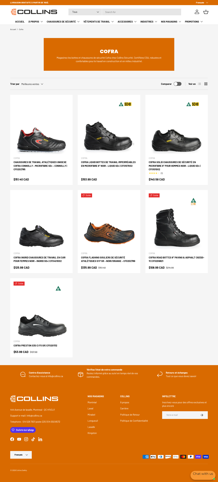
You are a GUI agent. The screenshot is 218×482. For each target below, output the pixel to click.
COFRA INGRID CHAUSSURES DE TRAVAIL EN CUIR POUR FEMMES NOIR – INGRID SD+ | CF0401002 (39, 259)
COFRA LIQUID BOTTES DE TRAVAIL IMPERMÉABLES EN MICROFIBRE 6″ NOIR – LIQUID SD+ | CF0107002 (108, 164)
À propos (124, 402)
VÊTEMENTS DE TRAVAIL (96, 21)
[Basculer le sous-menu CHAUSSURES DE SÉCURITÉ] (78, 21)
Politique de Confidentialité (134, 420)
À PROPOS (33, 21)
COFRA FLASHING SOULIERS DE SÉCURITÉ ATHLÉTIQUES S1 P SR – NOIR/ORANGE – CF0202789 (108, 259)
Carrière (124, 408)
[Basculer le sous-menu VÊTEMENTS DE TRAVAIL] (112, 21)
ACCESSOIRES (125, 21)
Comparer (166, 83)
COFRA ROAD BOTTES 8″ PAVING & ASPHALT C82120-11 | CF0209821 (176, 259)
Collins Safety (21, 470)
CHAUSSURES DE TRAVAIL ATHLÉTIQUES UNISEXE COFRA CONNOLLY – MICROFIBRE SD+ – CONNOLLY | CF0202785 (40, 166)
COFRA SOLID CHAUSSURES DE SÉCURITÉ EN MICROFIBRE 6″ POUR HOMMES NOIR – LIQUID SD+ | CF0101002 (174, 166)
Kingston (92, 433)
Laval (90, 408)
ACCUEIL (20, 21)
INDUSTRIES (146, 21)
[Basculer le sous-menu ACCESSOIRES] (135, 21)
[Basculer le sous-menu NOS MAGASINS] (180, 21)
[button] (205, 11)
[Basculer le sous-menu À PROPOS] (42, 21)
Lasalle (91, 426)
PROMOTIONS (192, 21)
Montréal (92, 402)
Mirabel (91, 414)
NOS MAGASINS (169, 21)
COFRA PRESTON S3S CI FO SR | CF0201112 (35, 345)
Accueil (13, 29)
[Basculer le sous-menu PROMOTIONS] (201, 21)
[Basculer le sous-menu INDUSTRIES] (156, 21)
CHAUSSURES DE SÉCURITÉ (61, 21)
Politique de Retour (130, 414)
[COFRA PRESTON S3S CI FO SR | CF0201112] (41, 309)
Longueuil (93, 420)
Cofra (21, 29)
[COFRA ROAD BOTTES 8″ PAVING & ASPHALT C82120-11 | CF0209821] (176, 221)
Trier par (14, 83)
